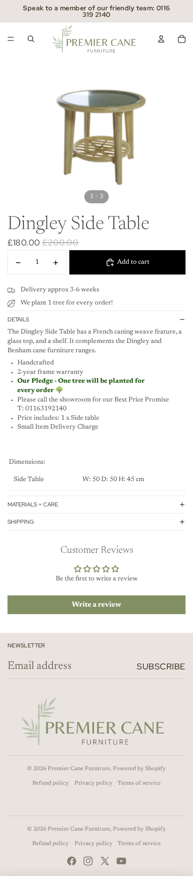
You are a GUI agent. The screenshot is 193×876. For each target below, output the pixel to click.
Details (18, 319)
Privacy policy (93, 783)
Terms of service (139, 783)
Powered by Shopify (139, 769)
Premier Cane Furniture (79, 769)
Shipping (20, 522)
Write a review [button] (96, 605)
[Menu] (11, 39)
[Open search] (31, 39)
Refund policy (50, 783)
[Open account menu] (161, 39)
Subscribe (161, 666)
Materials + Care (32, 504)
